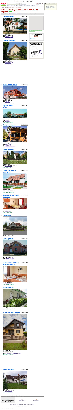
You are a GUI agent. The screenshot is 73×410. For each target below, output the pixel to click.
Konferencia (29, 5)
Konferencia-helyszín (23, 13)
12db (41, 53)
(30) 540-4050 (10, 122)
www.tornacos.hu (7, 121)
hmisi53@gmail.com (8, 144)
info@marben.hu (7, 101)
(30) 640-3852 (6, 392)
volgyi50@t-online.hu (8, 391)
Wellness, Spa (19, 5)
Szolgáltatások (24, 5)
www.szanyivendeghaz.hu (9, 37)
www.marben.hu (7, 102)
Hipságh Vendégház (8, 145)
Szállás (11, 5)
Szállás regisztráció (20, 404)
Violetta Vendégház (8, 352)
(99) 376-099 (11, 309)
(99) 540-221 (10, 212)
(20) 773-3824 (6, 192)
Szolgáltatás (16, 13)
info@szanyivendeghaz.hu (9, 36)
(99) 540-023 (12, 192)
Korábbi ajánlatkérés (13, 404)
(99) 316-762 (11, 167)
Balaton (23, 3)
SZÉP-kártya (33, 5)
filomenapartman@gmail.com (9, 62)
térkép (10, 11)
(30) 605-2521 (11, 354)
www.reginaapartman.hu (8, 259)
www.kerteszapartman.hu (8, 191)
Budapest (25, 3)
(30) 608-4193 (6, 167)
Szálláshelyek (32, 38)
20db (41, 46)
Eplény (22, 1)
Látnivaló (5, 13)
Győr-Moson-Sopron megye (15, 7)
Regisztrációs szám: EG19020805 (10, 146)
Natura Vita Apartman (8, 211)
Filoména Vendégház (8, 63)
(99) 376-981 (11, 392)
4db (40, 50)
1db (39, 52)
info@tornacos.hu (7, 120)
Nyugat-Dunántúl (4, 7)
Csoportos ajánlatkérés (23, 4)
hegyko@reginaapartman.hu (9, 258)
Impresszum (32, 404)
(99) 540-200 (6, 122)
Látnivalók (14, 5)
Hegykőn (36, 36)
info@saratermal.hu (8, 210)
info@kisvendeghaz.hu (8, 166)
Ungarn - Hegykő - (36, 400)
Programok (37, 5)
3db (40, 51)
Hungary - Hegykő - (22, 400)
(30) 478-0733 (6, 309)
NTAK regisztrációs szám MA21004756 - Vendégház (13, 353)
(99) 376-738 (6, 354)
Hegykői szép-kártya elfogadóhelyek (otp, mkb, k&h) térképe (35, 30)
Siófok (28, 3)
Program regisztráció (26, 404)
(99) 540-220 (6, 212)
